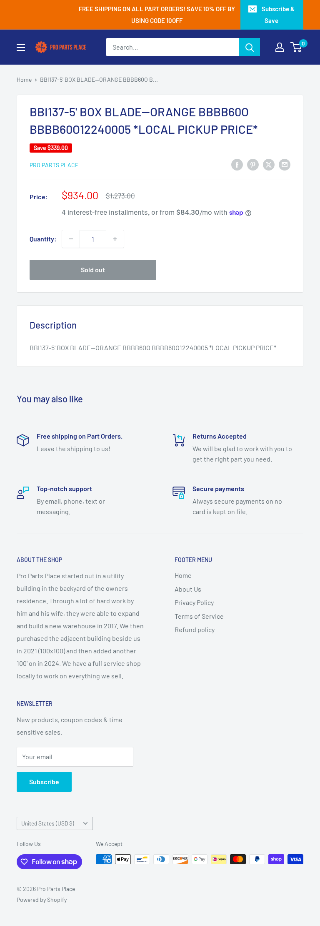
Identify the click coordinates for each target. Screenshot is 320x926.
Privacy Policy (194, 602)
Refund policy (195, 629)
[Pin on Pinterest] (253, 164)
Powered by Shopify (42, 899)
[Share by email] (284, 164)
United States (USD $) (47, 823)
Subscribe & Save (278, 14)
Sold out (93, 270)
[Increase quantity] (115, 239)
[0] (296, 47)
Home (24, 79)
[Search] (249, 47)
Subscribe (44, 781)
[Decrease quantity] (71, 239)
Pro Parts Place (54, 164)
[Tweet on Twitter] (269, 164)
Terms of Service (199, 616)
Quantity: (43, 239)
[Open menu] (21, 47)
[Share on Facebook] (237, 164)
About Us (188, 589)
